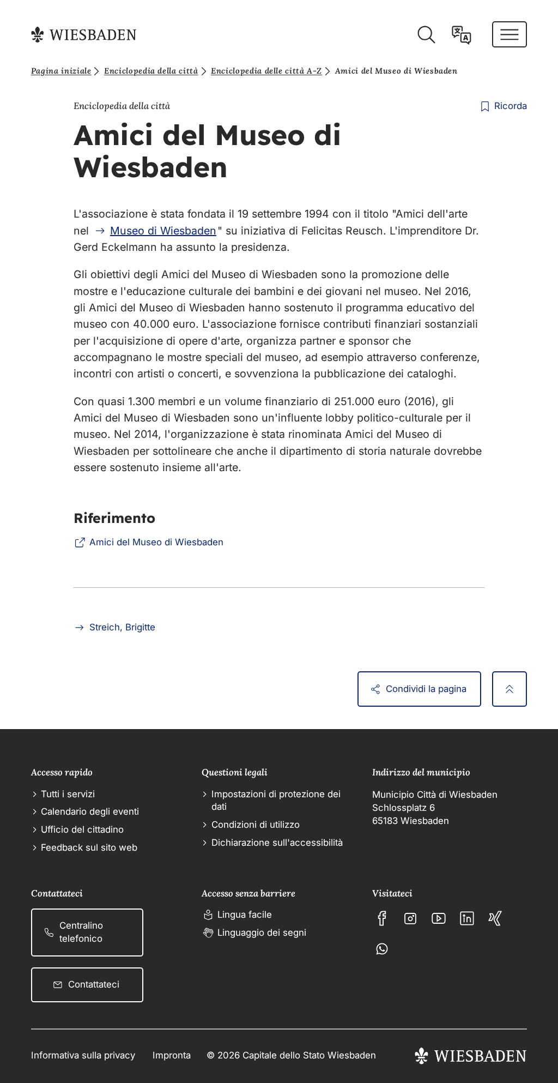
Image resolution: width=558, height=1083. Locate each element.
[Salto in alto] (509, 688)
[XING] (495, 918)
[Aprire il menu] (509, 34)
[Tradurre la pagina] (462, 35)
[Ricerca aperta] (426, 35)
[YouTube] (438, 918)
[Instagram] (410, 918)
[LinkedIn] (467, 918)
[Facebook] (382, 918)
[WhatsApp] (382, 949)
